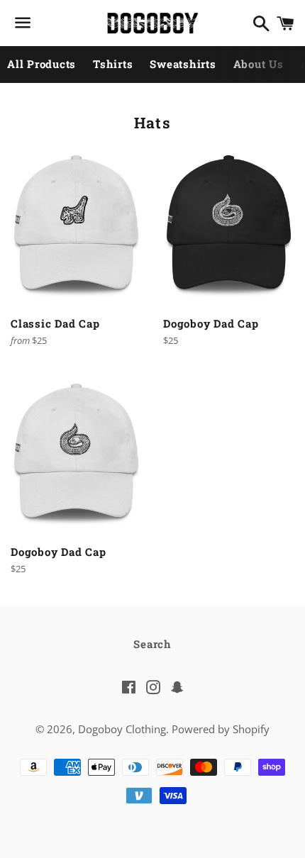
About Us (258, 64)
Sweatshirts (183, 64)
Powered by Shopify (221, 729)
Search (152, 644)
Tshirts (113, 64)
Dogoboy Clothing (122, 729)
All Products (41, 64)
